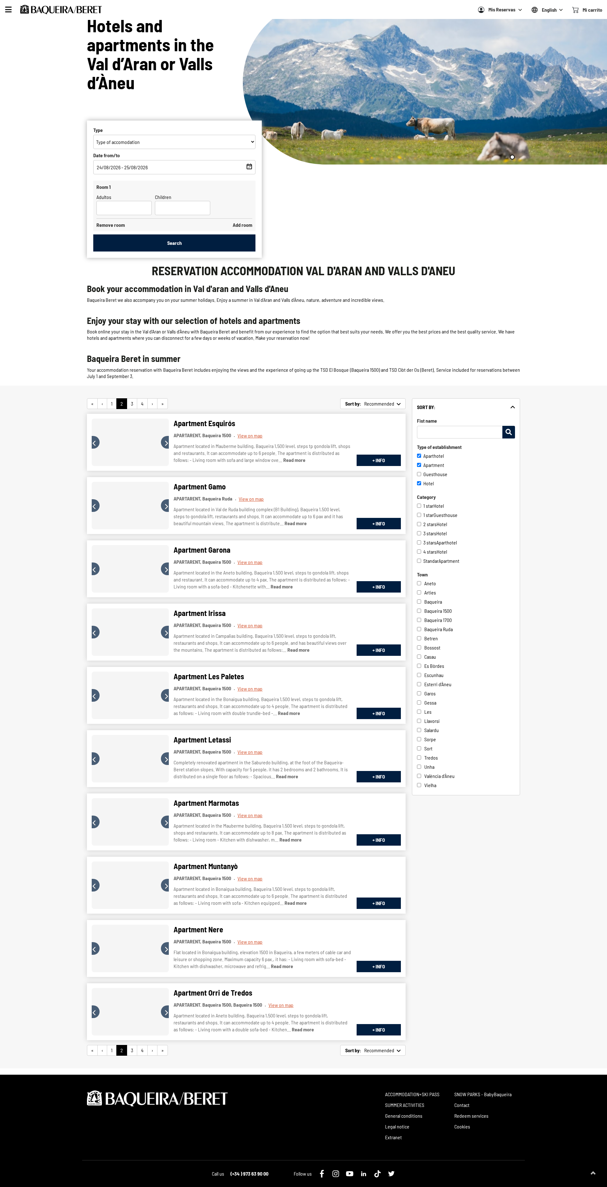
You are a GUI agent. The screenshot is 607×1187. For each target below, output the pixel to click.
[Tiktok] (377, 1174)
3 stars (429, 533)
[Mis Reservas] (481, 9)
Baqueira (433, 602)
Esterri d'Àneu (437, 684)
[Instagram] (336, 1174)
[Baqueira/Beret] (61, 9)
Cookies (462, 1126)
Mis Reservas (501, 9)
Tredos (431, 758)
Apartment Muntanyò (206, 866)
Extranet (393, 1137)
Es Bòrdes (434, 666)
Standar (430, 561)
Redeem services (471, 1116)
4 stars (430, 552)
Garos (430, 693)
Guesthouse (435, 474)
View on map (249, 435)
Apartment (433, 465)
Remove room (110, 225)
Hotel (428, 483)
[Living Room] (130, 758)
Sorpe (430, 739)
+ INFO (378, 460)
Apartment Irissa (200, 613)
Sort (428, 748)
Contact (461, 1105)
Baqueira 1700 (438, 620)
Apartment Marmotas (206, 802)
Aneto (430, 583)
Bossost (432, 647)
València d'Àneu (439, 776)
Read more (294, 460)
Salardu (431, 730)
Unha (429, 767)
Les (428, 712)
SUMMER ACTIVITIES (404, 1105)
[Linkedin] (363, 1174)
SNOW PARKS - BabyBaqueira (483, 1094)
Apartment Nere (198, 929)
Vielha (430, 785)
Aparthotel (433, 456)
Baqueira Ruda (438, 629)
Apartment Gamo (200, 486)
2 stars (430, 524)
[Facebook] (322, 1174)
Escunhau (434, 675)
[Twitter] (391, 1174)
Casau (430, 657)
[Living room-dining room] (130, 442)
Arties (430, 592)
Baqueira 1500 (438, 611)
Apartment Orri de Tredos (213, 992)
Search (174, 243)
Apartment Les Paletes (209, 676)
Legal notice (397, 1126)
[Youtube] (349, 1174)
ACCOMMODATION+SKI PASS (412, 1094)
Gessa (430, 702)
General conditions (403, 1116)
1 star (428, 506)
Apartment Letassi (202, 739)
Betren (431, 638)
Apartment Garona (202, 549)
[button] (96, 442)
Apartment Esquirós (204, 423)
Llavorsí (431, 721)
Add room (242, 225)
